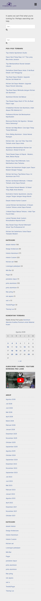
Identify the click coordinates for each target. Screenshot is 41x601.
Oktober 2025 (11, 442)
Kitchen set (10, 262)
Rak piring (9, 292)
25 (12, 354)
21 (24, 351)
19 (16, 351)
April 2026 (9, 416)
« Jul (19, 361)
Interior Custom (11, 257)
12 (16, 347)
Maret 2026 (10, 421)
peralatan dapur (11, 279)
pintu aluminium (11, 283)
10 (8, 347)
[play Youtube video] (20, 380)
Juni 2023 (9, 481)
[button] (35, 4)
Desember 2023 (11, 464)
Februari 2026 (10, 425)
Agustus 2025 (10, 451)
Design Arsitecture (12, 249)
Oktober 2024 (11, 455)
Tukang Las (10, 309)
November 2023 (11, 468)
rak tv (8, 300)
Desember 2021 (11, 507)
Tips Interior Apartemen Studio (16, 53)
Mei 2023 (9, 485)
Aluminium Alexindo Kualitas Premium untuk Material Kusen (20, 322)
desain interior (11, 244)
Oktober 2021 (10, 515)
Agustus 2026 (10, 399)
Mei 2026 (9, 412)
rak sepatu (9, 296)
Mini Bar (8, 270)
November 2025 (11, 438)
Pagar (8, 275)
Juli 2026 (9, 404)
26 (16, 354)
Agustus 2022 (10, 498)
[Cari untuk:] (20, 26)
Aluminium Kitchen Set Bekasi (16, 97)
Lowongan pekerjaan (13, 266)
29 (29, 354)
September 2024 (12, 459)
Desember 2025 (11, 434)
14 (24, 347)
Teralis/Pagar (10, 305)
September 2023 (12, 472)
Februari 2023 (10, 490)
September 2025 (12, 446)
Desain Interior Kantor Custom (16, 200)
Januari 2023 (10, 494)
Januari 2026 (10, 429)
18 (12, 351)
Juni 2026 (9, 408)
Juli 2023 (9, 477)
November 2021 (11, 511)
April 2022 (9, 503)
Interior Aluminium (12, 253)
